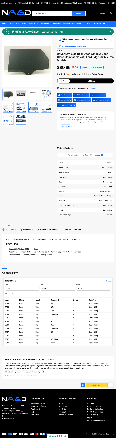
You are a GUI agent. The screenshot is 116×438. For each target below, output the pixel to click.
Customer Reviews (94, 406)
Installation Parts (29, 24)
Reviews (28, 229)
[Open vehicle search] (111, 40)
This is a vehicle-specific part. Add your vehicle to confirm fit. (84, 40)
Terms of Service (66, 415)
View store (94, 88)
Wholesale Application (72, 24)
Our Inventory (92, 415)
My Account (45, 24)
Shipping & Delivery (38, 403)
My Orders (63, 409)
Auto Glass (13, 24)
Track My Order (37, 409)
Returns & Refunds (73, 229)
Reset (108, 281)
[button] (104, 13)
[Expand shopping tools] (110, 385)
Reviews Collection (95, 409)
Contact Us (66, 126)
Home (4, 24)
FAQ (32, 412)
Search (78, 13)
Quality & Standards (95, 412)
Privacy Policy (64, 412)
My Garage (57, 24)
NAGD (59, 51)
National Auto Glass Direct (105, 434)
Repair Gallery (99, 24)
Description (11, 229)
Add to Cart (96, 385)
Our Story (87, 24)
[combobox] (59, 13)
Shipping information (49, 229)
